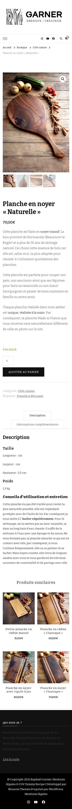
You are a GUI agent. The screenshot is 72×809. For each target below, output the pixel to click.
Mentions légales (36, 794)
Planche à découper (30, 396)
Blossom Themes (19, 789)
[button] (62, 79)
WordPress (56, 789)
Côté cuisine (26, 391)
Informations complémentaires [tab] (37, 424)
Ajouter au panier (23, 372)
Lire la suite (11, 759)
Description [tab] (37, 415)
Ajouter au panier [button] (18, 607)
